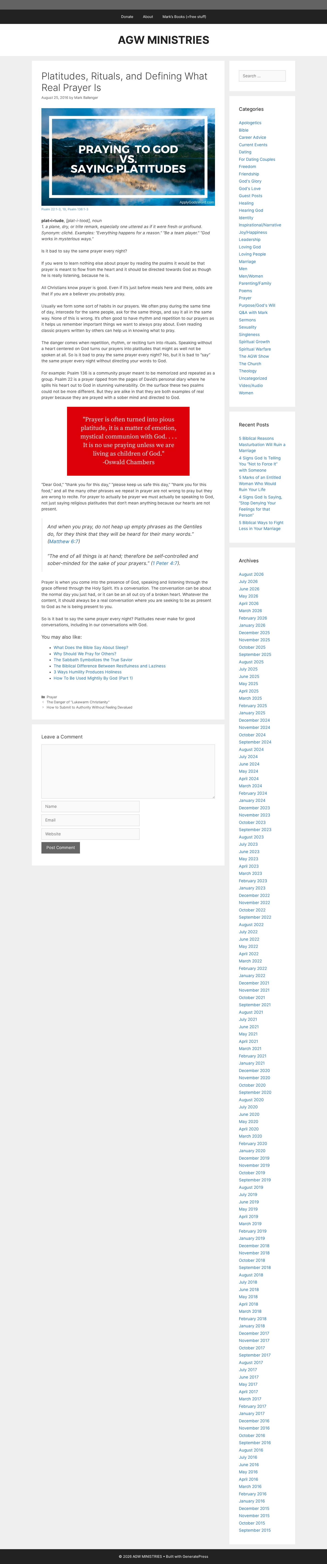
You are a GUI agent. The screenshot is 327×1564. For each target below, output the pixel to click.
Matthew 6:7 (63, 541)
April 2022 (249, 953)
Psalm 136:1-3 (78, 209)
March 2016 (250, 1486)
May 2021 (248, 1034)
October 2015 (252, 1523)
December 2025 (254, 632)
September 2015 (255, 1530)
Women (246, 393)
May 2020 (248, 1121)
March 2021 (250, 1048)
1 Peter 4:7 (164, 563)
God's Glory (250, 181)
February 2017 (252, 1406)
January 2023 (252, 888)
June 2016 (249, 1464)
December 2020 (254, 1070)
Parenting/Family (255, 283)
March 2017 (250, 1398)
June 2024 (249, 764)
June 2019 (249, 1202)
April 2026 (249, 603)
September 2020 (255, 1092)
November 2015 (254, 1515)
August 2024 (251, 749)
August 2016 (251, 1450)
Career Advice (252, 137)
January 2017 (252, 1413)
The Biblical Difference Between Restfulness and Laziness (110, 666)
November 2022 (254, 902)
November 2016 (254, 1428)
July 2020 (248, 1107)
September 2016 (255, 1442)
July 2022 (248, 931)
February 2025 (253, 705)
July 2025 (248, 669)
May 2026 (248, 596)
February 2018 (252, 1318)
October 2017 (252, 1348)
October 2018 (252, 1260)
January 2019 (252, 1238)
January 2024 (252, 800)
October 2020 (252, 1085)
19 (64, 209)
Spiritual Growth (254, 341)
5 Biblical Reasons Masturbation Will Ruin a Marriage (262, 444)
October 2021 (252, 997)
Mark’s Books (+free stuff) (184, 16)
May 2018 (248, 1296)
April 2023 (249, 866)
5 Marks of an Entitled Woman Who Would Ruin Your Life (260, 483)
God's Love (250, 188)
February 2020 (253, 1143)
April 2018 (248, 1304)
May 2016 (248, 1471)
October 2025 (252, 647)
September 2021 (255, 1004)
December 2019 (254, 1158)
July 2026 (248, 581)
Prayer (52, 697)
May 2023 (248, 858)
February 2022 (253, 968)
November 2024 (254, 727)
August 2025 (251, 661)
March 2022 (250, 961)
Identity (246, 217)
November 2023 (254, 815)
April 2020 (249, 1129)
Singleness (249, 334)
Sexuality (247, 327)
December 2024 (254, 720)
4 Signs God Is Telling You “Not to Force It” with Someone (260, 464)
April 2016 (248, 1479)
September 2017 (255, 1355)
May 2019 (248, 1209)
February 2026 (253, 618)
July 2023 (248, 844)
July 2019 (248, 1194)
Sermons (247, 320)
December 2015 (254, 1508)
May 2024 (248, 771)
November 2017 (254, 1340)
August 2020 (251, 1099)
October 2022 (252, 910)
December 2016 (254, 1421)
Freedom (247, 166)
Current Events (253, 144)
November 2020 (254, 1077)
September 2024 (255, 742)
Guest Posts (250, 195)
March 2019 (250, 1223)
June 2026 (249, 588)
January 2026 (252, 625)
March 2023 (250, 873)
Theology (248, 371)
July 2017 (248, 1369)
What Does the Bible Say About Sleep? (91, 647)
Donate (127, 16)
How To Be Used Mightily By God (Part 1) (93, 678)
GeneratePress (195, 1556)
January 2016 (252, 1501)
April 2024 (249, 778)
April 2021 (248, 1041)
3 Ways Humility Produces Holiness (88, 672)
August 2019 (251, 1187)
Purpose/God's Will (257, 305)
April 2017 (248, 1391)
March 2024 (250, 785)
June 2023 (249, 851)
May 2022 (248, 946)
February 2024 (253, 793)
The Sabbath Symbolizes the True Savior (93, 659)
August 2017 (251, 1362)
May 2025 (248, 683)
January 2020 (252, 1150)
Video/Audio (251, 385)
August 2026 (251, 574)
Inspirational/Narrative (260, 225)
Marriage (247, 261)
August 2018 (251, 1275)
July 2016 (248, 1457)
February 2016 (253, 1493)
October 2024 (252, 734)
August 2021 (251, 1012)
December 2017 (254, 1333)
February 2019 (253, 1231)
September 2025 (255, 654)
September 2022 (255, 917)
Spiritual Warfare (255, 349)
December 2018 (254, 1245)
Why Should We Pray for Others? (85, 653)
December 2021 (254, 983)
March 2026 (250, 610)
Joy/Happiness (253, 232)
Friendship (249, 174)
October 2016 (252, 1435)
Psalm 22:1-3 (51, 209)
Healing (246, 203)
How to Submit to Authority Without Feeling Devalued (89, 707)
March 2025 (250, 698)
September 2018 (255, 1267)
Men (243, 268)
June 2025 (249, 676)
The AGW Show (254, 356)
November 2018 (254, 1253)
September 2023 (255, 829)
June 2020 (249, 1114)
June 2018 (249, 1289)
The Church (250, 363)
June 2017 (249, 1377)
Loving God (250, 247)
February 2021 (252, 1056)
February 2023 (253, 880)
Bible (243, 130)
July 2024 (248, 756)
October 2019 (252, 1172)
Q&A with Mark (253, 312)
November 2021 (254, 990)
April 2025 (249, 691)
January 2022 (252, 975)
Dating (245, 152)
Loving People (252, 254)
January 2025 (252, 712)
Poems (245, 290)
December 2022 (254, 895)
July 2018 (248, 1282)
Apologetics (250, 122)
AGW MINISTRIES (163, 39)
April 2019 (248, 1216)
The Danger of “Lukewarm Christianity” (78, 702)
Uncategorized (253, 378)
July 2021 (248, 1019)
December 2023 (254, 807)
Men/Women (251, 276)
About (148, 16)
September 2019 (255, 1180)
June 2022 (249, 939)
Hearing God (251, 210)
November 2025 (254, 639)
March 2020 (250, 1136)
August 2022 (251, 924)
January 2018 (252, 1326)
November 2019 (254, 1165)
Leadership (249, 239)
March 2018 (250, 1311)
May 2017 (248, 1384)
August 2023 (251, 837)
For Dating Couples (257, 159)
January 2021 (252, 1063)
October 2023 (252, 822)
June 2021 (249, 1026)
